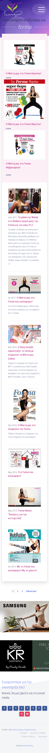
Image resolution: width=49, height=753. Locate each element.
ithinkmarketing (27, 746)
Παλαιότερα (31, 591)
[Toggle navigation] (41, 9)
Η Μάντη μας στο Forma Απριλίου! (23, 73)
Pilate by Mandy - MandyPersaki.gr (24, 730)
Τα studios (23, 733)
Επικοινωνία (42, 737)
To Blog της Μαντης (28, 737)
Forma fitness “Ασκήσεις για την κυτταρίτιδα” (20, 514)
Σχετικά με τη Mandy (38, 733)
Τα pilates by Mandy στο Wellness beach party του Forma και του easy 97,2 (23, 221)
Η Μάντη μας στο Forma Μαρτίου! (23, 124)
